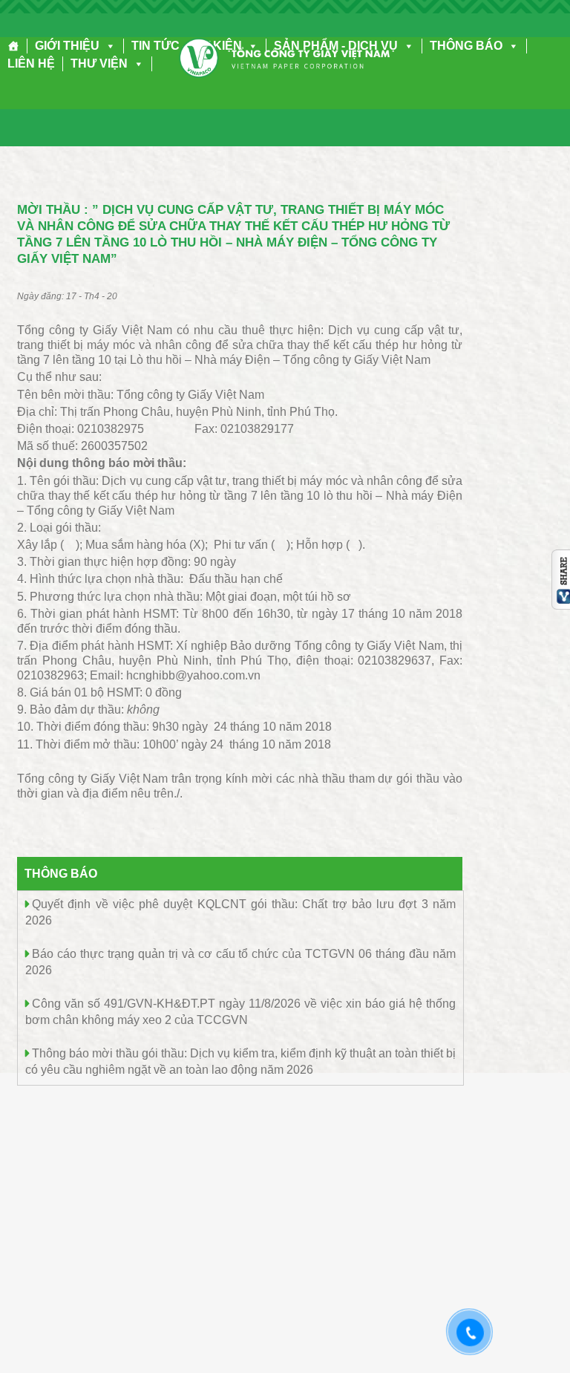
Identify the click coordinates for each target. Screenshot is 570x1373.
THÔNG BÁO (466, 45)
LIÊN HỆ (31, 63)
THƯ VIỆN (99, 63)
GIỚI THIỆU (67, 45)
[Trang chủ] (13, 46)
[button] (107, 45)
